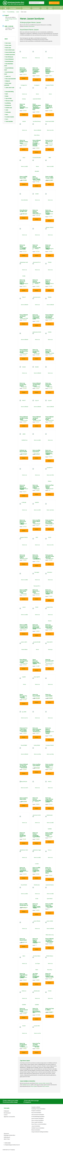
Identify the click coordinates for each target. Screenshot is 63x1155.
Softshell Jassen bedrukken (38, 1128)
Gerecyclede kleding (9, 91)
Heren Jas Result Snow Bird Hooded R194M (36, 626)
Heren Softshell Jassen (10, 50)
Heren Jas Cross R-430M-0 (49, 1009)
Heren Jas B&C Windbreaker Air (24, 904)
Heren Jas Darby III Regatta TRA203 (48, 247)
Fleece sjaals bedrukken (37, 1122)
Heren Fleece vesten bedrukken (39, 1124)
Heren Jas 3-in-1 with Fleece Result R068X (24, 729)
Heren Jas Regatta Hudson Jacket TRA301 (36, 905)
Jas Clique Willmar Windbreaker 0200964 (36, 975)
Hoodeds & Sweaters (9, 117)
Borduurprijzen (36, 8)
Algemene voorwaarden (9, 1116)
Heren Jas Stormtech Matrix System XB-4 (36, 1010)
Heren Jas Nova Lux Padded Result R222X (49, 521)
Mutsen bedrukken (36, 1130)
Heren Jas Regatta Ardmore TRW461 (48, 282)
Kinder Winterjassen (9, 61)
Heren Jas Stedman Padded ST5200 (49, 975)
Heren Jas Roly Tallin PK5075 (36, 765)
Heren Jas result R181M (48, 695)
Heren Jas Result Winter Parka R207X (49, 626)
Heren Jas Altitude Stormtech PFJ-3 (37, 247)
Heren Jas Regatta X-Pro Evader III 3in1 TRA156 (49, 592)
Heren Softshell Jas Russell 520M (24, 316)
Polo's (6, 119)
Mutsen (6, 96)
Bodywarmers (8, 105)
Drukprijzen (6, 1111)
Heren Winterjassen (9, 56)
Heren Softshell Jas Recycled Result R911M (24, 766)
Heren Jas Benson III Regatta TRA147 (22, 282)
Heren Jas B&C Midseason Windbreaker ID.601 (36, 869)
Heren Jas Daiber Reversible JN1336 (22, 106)
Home (4, 11)
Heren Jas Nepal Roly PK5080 (48, 351)
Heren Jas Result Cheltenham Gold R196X (23, 247)
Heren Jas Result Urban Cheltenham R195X (36, 316)
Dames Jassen (8, 45)
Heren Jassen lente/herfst (10, 78)
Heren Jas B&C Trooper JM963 (49, 177)
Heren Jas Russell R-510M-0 (22, 556)
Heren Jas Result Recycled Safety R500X (37, 729)
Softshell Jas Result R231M (23, 451)
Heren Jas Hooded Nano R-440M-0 (23, 1045)
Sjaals (6, 94)
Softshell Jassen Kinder (10, 54)
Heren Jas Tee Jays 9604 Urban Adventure (49, 556)
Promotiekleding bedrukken (38, 1116)
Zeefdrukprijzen (26, 8)
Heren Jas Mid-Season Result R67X (36, 521)
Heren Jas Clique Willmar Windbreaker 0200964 (49, 800)
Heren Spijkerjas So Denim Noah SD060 (48, 106)
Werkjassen (7, 81)
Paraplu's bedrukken (36, 1110)
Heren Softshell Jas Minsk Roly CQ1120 (37, 385)
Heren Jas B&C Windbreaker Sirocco (49, 834)
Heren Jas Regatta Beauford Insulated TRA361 (48, 70)
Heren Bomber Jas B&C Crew (23, 211)
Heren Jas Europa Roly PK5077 (23, 385)
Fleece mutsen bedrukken (38, 1120)
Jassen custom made (9, 87)
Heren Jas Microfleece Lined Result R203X (23, 869)
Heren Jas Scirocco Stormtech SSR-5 (37, 800)
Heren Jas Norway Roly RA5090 (36, 351)
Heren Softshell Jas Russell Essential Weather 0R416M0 (37, 143)
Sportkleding (8, 103)
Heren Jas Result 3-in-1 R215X (36, 591)
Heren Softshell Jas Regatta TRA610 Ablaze (49, 940)
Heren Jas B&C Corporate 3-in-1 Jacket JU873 (24, 626)
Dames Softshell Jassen (10, 52)
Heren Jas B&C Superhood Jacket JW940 (49, 905)
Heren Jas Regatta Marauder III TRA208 (23, 487)
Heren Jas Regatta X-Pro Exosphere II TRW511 (49, 452)
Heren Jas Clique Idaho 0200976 (36, 487)
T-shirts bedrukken (9, 121)
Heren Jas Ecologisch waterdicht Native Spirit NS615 (48, 870)
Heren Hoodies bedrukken (38, 1118)
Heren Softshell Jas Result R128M (37, 418)
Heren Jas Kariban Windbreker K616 (23, 834)
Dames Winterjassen (9, 59)
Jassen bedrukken (36, 1126)
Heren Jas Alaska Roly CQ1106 (48, 385)
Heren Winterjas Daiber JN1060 (36, 178)
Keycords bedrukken (36, 1112)
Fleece (6, 114)
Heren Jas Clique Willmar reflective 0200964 (23, 975)
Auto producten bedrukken (38, 1114)
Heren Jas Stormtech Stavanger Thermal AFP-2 (36, 557)
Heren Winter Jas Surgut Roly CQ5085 (24, 661)
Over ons (44, 8)
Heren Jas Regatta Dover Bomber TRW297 (49, 212)
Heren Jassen (8, 43)
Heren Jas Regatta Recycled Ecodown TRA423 (48, 730)
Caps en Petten (8, 98)
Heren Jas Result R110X (23, 939)
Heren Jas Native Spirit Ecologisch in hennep (23, 70)
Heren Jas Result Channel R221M (24, 1010)
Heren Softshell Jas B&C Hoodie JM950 (24, 418)
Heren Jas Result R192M (36, 695)
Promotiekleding (10, 11)
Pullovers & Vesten (9, 100)
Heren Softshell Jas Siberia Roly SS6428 (24, 351)
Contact (50, 8)
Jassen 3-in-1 (8, 76)
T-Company (12, 1149)
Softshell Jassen (8, 107)
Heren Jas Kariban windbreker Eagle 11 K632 (36, 834)
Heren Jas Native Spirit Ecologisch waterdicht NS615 (36, 70)
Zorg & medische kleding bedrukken (40, 1131)
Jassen (17, 11)
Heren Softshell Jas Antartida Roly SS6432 (49, 316)
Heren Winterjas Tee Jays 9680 (23, 696)
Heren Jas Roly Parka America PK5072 (49, 766)
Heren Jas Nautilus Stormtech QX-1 (36, 282)
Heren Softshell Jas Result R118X (49, 418)
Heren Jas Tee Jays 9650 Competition (36, 1045)
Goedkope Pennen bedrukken (38, 1108)
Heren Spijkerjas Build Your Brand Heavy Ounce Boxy (37, 106)
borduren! (32, 26)
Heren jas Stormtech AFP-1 (49, 661)
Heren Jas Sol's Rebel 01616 (24, 798)
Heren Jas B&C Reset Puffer (23, 177)
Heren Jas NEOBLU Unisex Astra (24, 142)
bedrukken (26, 26)
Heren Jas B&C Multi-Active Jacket (23, 591)
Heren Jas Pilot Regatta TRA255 (49, 487)
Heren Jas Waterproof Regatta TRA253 (23, 522)
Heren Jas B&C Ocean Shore (36, 451)
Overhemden (8, 112)
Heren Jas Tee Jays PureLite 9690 (49, 142)
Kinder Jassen (8, 47)
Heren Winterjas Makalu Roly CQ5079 (36, 661)
